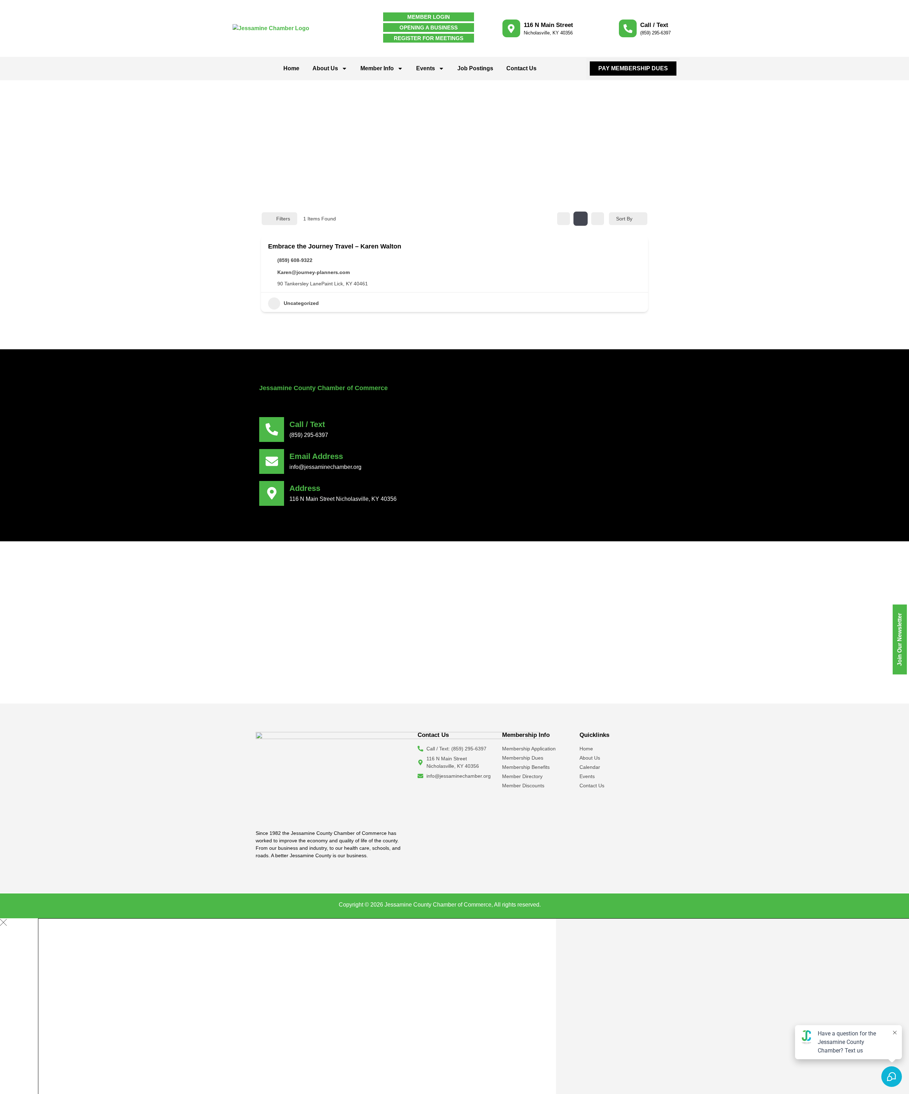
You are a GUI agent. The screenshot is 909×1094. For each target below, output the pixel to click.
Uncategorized (301, 303)
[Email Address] (271, 461)
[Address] (271, 493)
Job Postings (475, 68)
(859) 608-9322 (294, 260)
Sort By (624, 218)
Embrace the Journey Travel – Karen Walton (334, 246)
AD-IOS (556, 904)
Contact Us (521, 68)
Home (291, 68)
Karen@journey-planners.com (313, 272)
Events (425, 68)
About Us (325, 68)
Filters (283, 218)
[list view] (580, 219)
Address (304, 488)
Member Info (377, 68)
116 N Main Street (548, 25)
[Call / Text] (628, 28)
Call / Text (654, 25)
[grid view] (563, 219)
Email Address (316, 456)
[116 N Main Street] (511, 28)
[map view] (597, 219)
